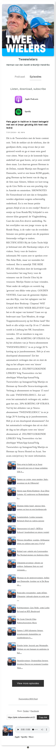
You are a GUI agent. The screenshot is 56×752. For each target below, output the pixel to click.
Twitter (26, 711)
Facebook (35, 711)
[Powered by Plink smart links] (28, 747)
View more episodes (28, 683)
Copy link (43, 717)
